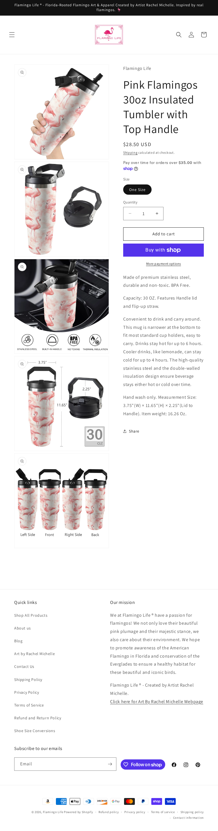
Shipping (130, 152)
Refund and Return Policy (37, 717)
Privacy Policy (26, 692)
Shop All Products (30, 615)
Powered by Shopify (78, 812)
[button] (12, 34)
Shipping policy (192, 812)
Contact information (188, 818)
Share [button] (134, 431)
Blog (18, 640)
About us (22, 628)
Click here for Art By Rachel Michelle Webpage (156, 702)
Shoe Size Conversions (34, 730)
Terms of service (163, 812)
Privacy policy (134, 812)
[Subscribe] (110, 764)
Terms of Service (29, 705)
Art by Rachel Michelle (34, 653)
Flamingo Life (53, 812)
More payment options (163, 263)
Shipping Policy (28, 679)
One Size (137, 189)
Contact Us (24, 666)
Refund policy (108, 812)
